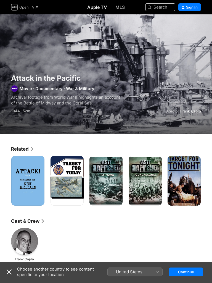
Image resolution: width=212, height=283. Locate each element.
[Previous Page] (5, 181)
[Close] (9, 271)
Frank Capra (190, 111)
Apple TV (97, 7)
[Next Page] (206, 181)
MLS (120, 7)
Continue (186, 272)
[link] (22, 149)
